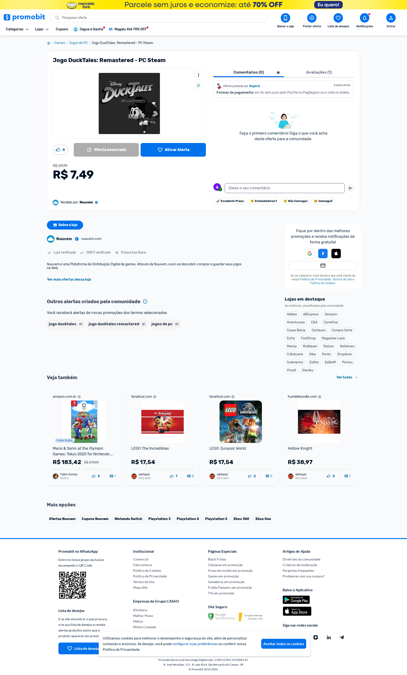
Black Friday (217, 559)
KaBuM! (330, 362)
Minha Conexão (144, 627)
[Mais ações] (198, 75)
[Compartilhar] (198, 85)
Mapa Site (140, 587)
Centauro (319, 330)
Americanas (296, 322)
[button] (307, 253)
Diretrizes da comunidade (301, 559)
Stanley (307, 370)
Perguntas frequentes (298, 570)
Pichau (347, 362)
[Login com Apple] (336, 253)
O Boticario (295, 354)
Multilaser (310, 346)
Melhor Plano (143, 616)
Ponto (326, 354)
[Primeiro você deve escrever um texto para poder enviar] (350, 188)
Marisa (292, 346)
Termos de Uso (342, 279)
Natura (328, 346)
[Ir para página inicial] (50, 43)
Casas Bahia (296, 330)
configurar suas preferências (195, 643)
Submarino (295, 362)
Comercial (140, 559)
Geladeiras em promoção (226, 582)
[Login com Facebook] (323, 253)
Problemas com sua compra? (304, 576)
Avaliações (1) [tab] (319, 72)
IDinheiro (140, 610)
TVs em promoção (221, 593)
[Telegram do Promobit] (342, 637)
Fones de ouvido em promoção (230, 570)
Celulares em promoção (225, 565)
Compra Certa (342, 330)
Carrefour (331, 322)
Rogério (254, 86)
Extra (291, 338)
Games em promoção (223, 576)
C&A (314, 322)
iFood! (291, 370)
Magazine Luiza (333, 338)
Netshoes (347, 346)
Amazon (331, 314)
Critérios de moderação (300, 565)
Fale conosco (142, 565)
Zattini (314, 362)
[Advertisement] (137, 348)
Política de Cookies (322, 283)
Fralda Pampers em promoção (230, 587)
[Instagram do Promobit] (315, 637)
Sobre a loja (67, 225)
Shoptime (344, 354)
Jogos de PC (78, 43)
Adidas (292, 314)
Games (59, 43)
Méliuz (138, 621)
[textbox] (285, 188)
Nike (312, 354)
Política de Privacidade (315, 279)
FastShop (308, 338)
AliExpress (311, 314)
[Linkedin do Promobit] (328, 637)
